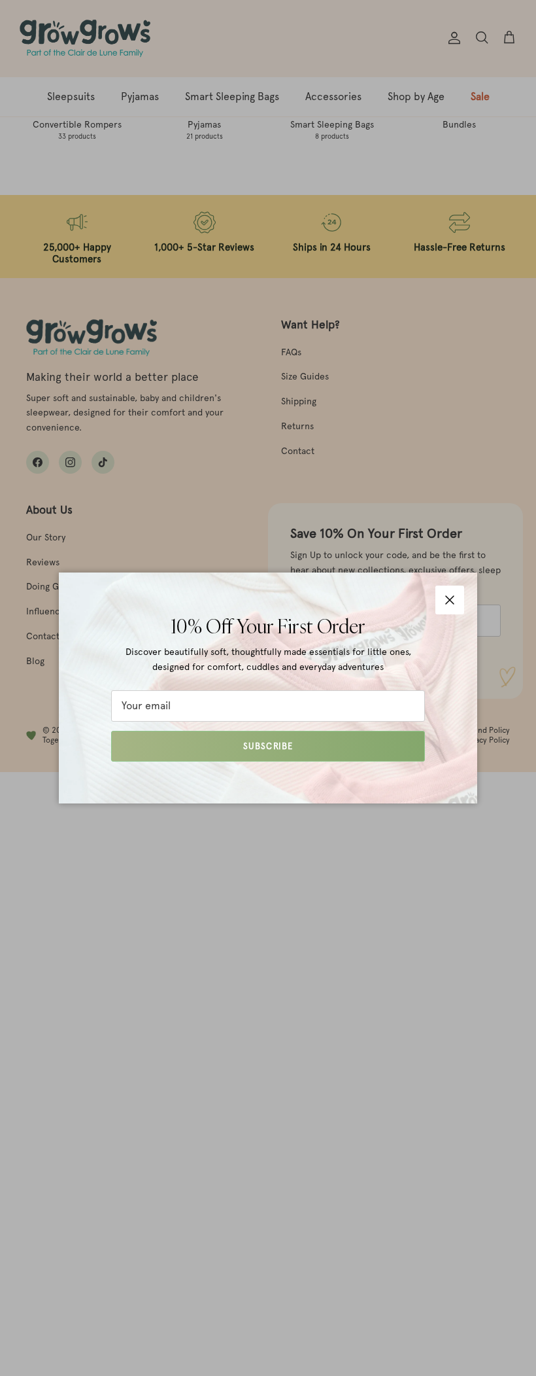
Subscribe (267, 746)
